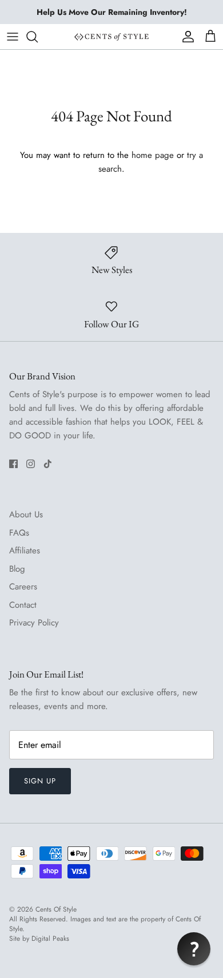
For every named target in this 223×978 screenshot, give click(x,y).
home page (153, 155)
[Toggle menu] (12, 36)
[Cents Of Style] (111, 36)
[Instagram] (30, 464)
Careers (23, 586)
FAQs (19, 532)
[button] (193, 948)
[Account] (185, 36)
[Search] (37, 36)
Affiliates (24, 550)
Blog (17, 569)
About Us (26, 514)
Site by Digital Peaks (39, 939)
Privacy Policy (34, 622)
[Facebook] (13, 464)
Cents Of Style (56, 909)
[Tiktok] (47, 464)
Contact (23, 605)
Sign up (40, 780)
